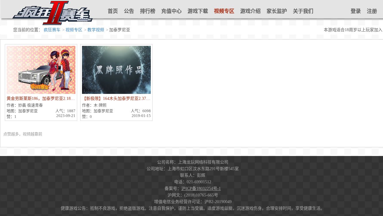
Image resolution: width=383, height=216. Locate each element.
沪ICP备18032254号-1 (201, 188)
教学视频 (95, 30)
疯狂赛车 (52, 30)
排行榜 (147, 11)
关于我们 (303, 11)
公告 (129, 11)
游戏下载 (198, 11)
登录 (356, 11)
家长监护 (277, 11)
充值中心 (171, 11)
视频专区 (224, 11)
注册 (372, 11)
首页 (113, 11)
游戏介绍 (250, 11)
